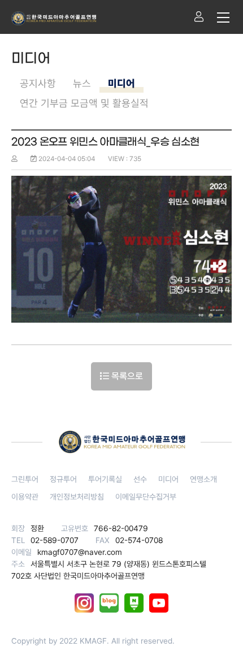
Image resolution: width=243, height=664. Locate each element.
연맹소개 (203, 479)
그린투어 (24, 479)
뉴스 (82, 83)
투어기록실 (105, 479)
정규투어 (63, 479)
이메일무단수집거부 (145, 496)
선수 (140, 479)
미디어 (121, 83)
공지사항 (38, 83)
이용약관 (24, 496)
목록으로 (126, 376)
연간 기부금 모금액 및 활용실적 (84, 103)
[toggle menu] (223, 17)
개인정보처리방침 (77, 496)
